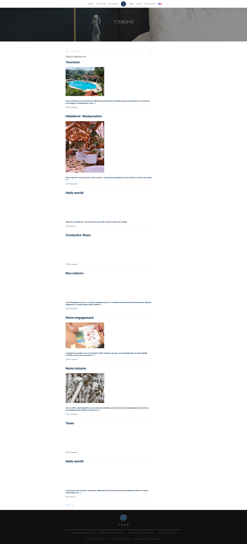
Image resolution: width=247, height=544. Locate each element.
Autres (138, 4)
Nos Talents (113, 4)
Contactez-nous (150, 4)
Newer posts (69, 505)
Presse (131, 4)
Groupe (90, 4)
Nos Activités (101, 4)
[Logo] (123, 518)
